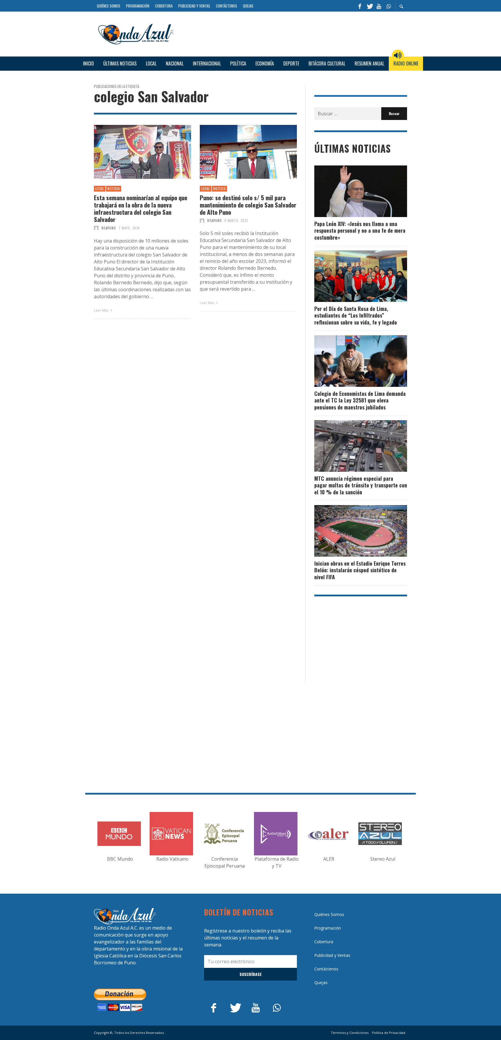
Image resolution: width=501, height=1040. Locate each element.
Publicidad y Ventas (332, 955)
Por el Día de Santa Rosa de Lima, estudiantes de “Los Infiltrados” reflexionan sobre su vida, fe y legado (355, 315)
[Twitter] (369, 6)
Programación (327, 928)
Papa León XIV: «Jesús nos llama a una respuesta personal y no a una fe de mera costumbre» (359, 230)
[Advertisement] (292, 33)
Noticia (114, 188)
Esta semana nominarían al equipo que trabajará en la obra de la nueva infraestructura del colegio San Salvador (140, 208)
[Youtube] (379, 6)
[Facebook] (359, 6)
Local (99, 188)
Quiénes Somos (329, 914)
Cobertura (323, 941)
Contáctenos (326, 969)
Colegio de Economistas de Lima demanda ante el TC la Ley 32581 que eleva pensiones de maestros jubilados (360, 400)
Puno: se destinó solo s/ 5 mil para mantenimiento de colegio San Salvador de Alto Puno (248, 205)
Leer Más (101, 310)
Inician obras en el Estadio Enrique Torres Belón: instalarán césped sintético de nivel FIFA (360, 570)
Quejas (321, 982)
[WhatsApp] (388, 6)
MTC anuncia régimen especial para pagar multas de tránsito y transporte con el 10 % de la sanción (360, 485)
